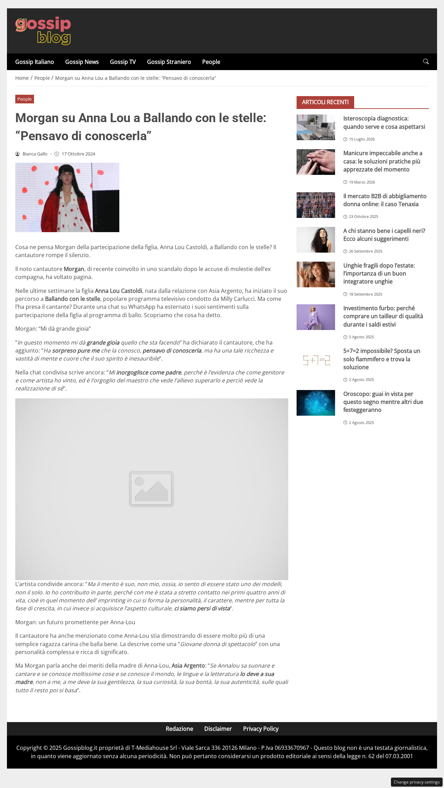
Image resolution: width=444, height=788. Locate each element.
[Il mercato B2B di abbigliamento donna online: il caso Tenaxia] (316, 205)
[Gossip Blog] (43, 30)
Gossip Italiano (34, 62)
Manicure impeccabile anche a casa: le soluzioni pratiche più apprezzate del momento (382, 161)
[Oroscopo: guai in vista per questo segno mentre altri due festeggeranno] (316, 402)
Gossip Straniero (169, 62)
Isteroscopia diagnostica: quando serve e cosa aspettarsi (384, 122)
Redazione (179, 728)
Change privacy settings (417, 782)
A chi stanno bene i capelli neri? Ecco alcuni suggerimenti (384, 234)
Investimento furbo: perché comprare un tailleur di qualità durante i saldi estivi (383, 316)
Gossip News (82, 62)
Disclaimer (218, 728)
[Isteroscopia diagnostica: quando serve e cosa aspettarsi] (316, 127)
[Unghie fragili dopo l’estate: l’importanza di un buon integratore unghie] (316, 274)
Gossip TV (123, 62)
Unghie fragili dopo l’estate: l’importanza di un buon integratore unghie (379, 273)
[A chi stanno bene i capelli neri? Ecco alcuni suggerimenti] (316, 239)
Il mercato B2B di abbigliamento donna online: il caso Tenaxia (385, 199)
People (211, 62)
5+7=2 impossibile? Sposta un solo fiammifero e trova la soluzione (381, 359)
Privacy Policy (261, 728)
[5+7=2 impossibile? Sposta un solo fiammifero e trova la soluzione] (316, 360)
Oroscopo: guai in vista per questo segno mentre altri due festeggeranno (383, 402)
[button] (426, 62)
